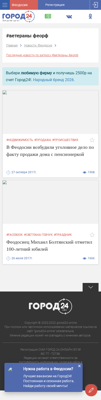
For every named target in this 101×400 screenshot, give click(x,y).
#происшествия (65, 140)
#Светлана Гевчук (38, 235)
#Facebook (14, 235)
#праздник (63, 235)
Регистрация (54, 5)
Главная (12, 45)
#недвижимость (19, 140)
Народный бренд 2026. (54, 79)
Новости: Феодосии (38, 45)
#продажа (42, 140)
